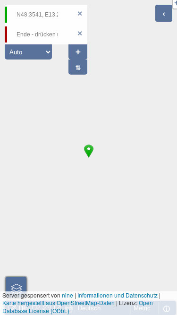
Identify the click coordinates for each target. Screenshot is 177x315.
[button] (88, 158)
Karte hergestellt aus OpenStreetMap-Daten (58, 302)
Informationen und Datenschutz (117, 295)
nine (67, 295)
